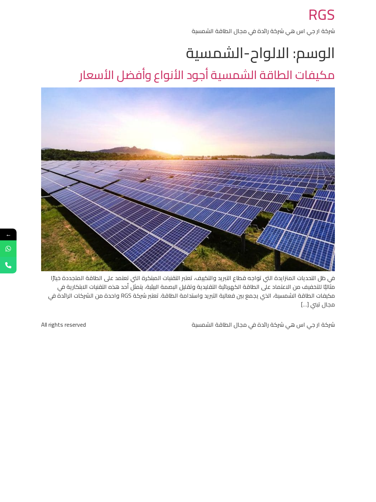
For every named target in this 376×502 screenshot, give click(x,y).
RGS (321, 14)
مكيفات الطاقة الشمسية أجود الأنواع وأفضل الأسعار (207, 75)
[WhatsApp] (8, 248)
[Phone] (8, 265)
